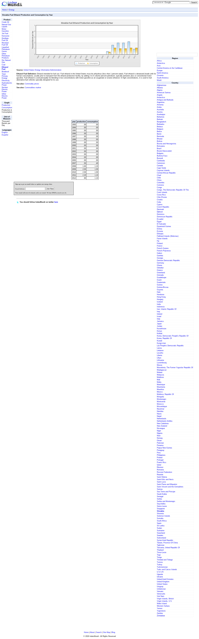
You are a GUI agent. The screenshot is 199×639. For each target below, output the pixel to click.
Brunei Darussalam (164, 151)
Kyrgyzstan (161, 343)
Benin (159, 134)
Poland (159, 458)
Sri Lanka (160, 526)
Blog (113, 632)
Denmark (160, 209)
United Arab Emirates (165, 579)
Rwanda (160, 475)
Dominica (160, 214)
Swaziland (161, 533)
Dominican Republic (164, 217)
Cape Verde (161, 168)
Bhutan (159, 139)
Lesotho (160, 353)
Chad (159, 175)
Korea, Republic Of (164, 338)
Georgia (160, 258)
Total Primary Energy (5, 76)
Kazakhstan (161, 329)
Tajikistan (160, 545)
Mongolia (160, 397)
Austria (159, 112)
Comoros (160, 185)
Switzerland (161, 538)
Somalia (160, 518)
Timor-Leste (161, 552)
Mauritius (160, 389)
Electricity (6, 80)
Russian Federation (164, 472)
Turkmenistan (162, 567)
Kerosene (5, 36)
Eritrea (159, 229)
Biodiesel (5, 72)
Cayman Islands (163, 170)
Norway (160, 438)
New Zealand (162, 426)
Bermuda (160, 136)
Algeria (159, 90)
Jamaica (160, 321)
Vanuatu (160, 591)
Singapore (161, 509)
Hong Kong (161, 297)
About (92, 632)
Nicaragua (161, 428)
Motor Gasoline (5, 30)
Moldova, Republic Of (165, 394)
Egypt (159, 221)
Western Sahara (163, 606)
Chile (159, 178)
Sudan (159, 528)
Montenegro (161, 399)
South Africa (162, 521)
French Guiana (162, 248)
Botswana (161, 146)
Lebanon (160, 350)
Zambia (160, 613)
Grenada (160, 275)
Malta (159, 382)
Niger (159, 431)
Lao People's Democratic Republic (170, 346)
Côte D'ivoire (162, 197)
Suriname (160, 531)
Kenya (159, 331)
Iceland (160, 302)
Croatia (159, 200)
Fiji (158, 241)
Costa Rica (161, 195)
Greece (160, 270)
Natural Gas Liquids (6, 26)
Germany (160, 263)
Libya (159, 358)
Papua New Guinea (164, 448)
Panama (160, 445)
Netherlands (161, 419)
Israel (159, 316)
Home (4, 10)
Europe (159, 70)
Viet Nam (160, 596)
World (159, 80)
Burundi (160, 158)
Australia (160, 110)
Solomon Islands (163, 516)
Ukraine (160, 577)
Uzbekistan (161, 589)
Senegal (160, 496)
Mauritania (161, 387)
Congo (159, 187)
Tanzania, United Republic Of (168, 548)
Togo (159, 555)
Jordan (159, 326)
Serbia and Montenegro (166, 501)
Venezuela (161, 594)
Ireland (159, 314)
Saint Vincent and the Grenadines (170, 487)
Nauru (159, 414)
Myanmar (160, 409)
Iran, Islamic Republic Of (166, 309)
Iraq (158, 312)
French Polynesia (164, 251)
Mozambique (162, 406)
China (159, 180)
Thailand (160, 550)
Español (5, 135)
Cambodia (161, 161)
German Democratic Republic (168, 260)
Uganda (160, 574)
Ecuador (160, 219)
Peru (159, 453)
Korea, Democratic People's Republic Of (172, 336)
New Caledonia (163, 423)
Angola (159, 95)
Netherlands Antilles (164, 421)
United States (162, 584)
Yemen (159, 608)
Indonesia (160, 307)
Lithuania (160, 360)
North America (162, 73)
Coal (3, 65)
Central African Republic (166, 173)
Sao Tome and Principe (166, 492)
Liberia (159, 355)
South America (162, 78)
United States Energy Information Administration (42, 70)
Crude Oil (5, 22)
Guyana (160, 290)
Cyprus (159, 204)
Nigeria (159, 433)
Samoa (159, 489)
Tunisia (160, 562)
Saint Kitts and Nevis (165, 479)
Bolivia (159, 141)
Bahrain (160, 119)
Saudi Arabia (162, 494)
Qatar (159, 465)
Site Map (106, 632)
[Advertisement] (135, 100)
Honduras (160, 294)
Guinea (159, 285)
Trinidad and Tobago (165, 560)
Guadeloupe (161, 277)
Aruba (159, 107)
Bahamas (160, 117)
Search (99, 632)
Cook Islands (162, 192)
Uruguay (160, 586)
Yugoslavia (161, 611)
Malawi (159, 372)
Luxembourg (162, 363)
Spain (159, 523)
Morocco (160, 404)
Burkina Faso (162, 156)
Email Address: (20, 189)
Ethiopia (160, 234)
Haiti (158, 292)
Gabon (159, 253)
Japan (159, 324)
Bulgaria (160, 153)
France (159, 246)
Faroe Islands (162, 239)
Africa (159, 61)
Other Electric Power (5, 96)
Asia (158, 66)
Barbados (160, 124)
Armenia (160, 105)
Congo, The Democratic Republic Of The (173, 190)
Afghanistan (161, 85)
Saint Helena (162, 477)
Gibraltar (160, 268)
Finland (160, 243)
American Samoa (163, 93)
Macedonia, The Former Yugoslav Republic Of (175, 367)
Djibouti (160, 212)
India (159, 304)
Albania (160, 88)
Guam (159, 280)
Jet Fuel (5, 33)
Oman (159, 440)
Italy (158, 319)
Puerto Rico (161, 462)
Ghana (159, 265)
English (5, 132)
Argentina (160, 102)
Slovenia (160, 513)
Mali (158, 380)
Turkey (159, 565)
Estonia (160, 231)
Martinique (161, 385)
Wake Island (162, 604)
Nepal (159, 416)
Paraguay (160, 450)
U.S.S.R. (160, 572)
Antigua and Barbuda (165, 100)
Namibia (160, 411)
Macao (159, 365)
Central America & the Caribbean (169, 68)
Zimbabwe (161, 616)
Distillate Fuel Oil (5, 39)
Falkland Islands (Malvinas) (167, 236)
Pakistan (160, 443)
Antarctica (161, 63)
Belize (159, 131)
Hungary (160, 299)
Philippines (161, 455)
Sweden (160, 535)
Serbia (159, 499)
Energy (11, 10)
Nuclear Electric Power (5, 89)
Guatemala (161, 282)
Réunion (160, 467)
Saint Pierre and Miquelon (167, 484)
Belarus (160, 127)
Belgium (160, 129)
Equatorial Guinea (164, 226)
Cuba (159, 202)
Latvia (159, 348)
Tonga (159, 557)
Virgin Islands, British (165, 599)
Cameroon (161, 163)
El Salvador (161, 224)
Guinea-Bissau (162, 287)
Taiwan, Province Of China (167, 543)
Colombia (160, 183)
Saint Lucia (161, 482)
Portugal (160, 460)
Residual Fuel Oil (5, 44)
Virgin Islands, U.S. (164, 601)
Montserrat (161, 402)
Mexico (160, 392)
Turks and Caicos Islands (167, 569)
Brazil (159, 148)
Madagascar (162, 370)
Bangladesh (161, 122)
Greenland (161, 273)
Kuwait (159, 341)
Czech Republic (163, 207)
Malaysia (160, 375)
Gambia (160, 256)
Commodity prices (32, 84)
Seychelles (161, 504)
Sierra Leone (162, 506)
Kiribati (159, 333)
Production (6, 105)
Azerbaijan (161, 114)
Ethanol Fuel (5, 68)
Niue (158, 436)
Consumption (7, 108)
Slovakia (160, 511)
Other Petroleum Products (6, 56)
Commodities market (33, 88)
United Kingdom (163, 582)
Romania (160, 470)
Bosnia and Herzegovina (166, 144)
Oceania (160, 75)
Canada (160, 166)
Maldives (160, 377)
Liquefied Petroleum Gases (6, 49)
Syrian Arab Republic (165, 540)
